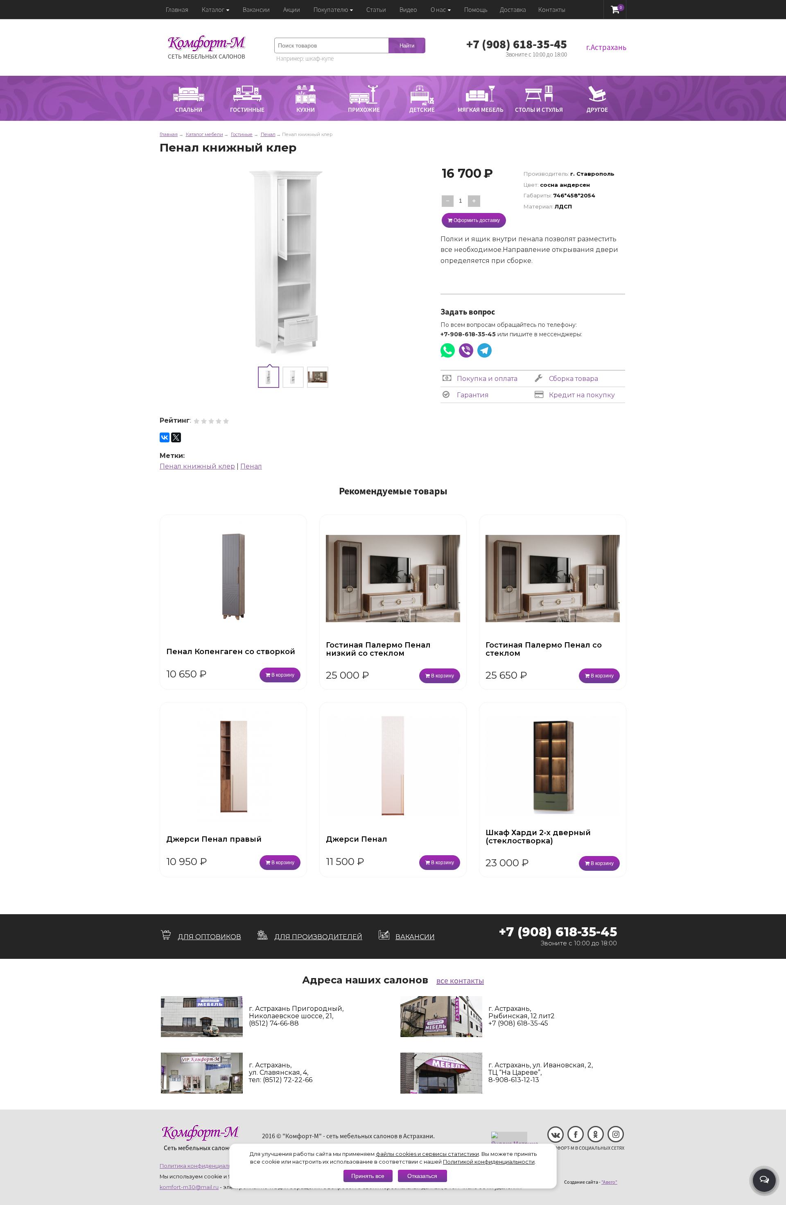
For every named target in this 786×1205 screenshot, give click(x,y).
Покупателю (331, 9)
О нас (438, 9)
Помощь (476, 9)
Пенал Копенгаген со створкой (230, 651)
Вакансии (256, 9)
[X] (176, 437)
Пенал (251, 466)
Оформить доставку (476, 220)
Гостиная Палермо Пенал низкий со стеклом (378, 649)
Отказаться (422, 1176)
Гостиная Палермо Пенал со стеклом (544, 649)
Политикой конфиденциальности (489, 1162)
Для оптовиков (209, 937)
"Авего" (609, 1182)
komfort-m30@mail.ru (189, 1187)
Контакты (551, 9)
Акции (291, 9)
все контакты (460, 980)
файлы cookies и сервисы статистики (427, 1154)
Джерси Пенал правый (214, 839)
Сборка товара (572, 379)
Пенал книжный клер (197, 466)
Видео (408, 9)
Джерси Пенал (356, 839)
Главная (177, 9)
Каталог (213, 9)
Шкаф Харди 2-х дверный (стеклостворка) (538, 836)
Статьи (376, 9)
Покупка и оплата (486, 379)
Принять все (367, 1176)
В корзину (282, 675)
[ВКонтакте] (164, 437)
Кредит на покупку (581, 395)
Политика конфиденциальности (204, 1166)
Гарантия (472, 395)
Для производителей (318, 937)
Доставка (513, 9)
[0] (615, 9)
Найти (407, 46)
